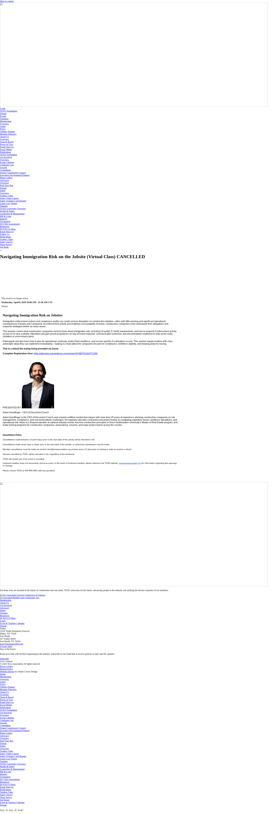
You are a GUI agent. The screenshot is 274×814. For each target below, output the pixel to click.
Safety (3, 190)
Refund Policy (6, 669)
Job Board (4, 800)
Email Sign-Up (7, 147)
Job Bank (4, 247)
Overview (4, 124)
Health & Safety (7, 211)
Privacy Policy (6, 666)
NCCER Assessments (10, 224)
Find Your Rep (6, 185)
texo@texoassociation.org (11, 644)
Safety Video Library (9, 198)
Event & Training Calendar (12, 623)
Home (3, 674)
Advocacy (4, 180)
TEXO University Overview (13, 208)
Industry (3, 219)
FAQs (2, 129)
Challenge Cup (7, 165)
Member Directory (8, 134)
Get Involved (6, 157)
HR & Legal (5, 216)
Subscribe (4, 659)
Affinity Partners (7, 131)
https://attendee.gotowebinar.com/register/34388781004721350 (66, 353)
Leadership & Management (12, 214)
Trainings (4, 119)
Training (4, 206)
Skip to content (7, 1)
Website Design (7, 671)
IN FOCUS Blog (8, 229)
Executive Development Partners (15, 175)
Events (3, 116)
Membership (5, 121)
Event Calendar (7, 162)
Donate (3, 113)
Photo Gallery (6, 178)
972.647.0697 (6, 646)
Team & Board (6, 142)
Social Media (6, 149)
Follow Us (5, 234)
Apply (3, 126)
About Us (4, 137)
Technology (5, 221)
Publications (5, 152)
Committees (5, 170)
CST (50, 302)
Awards (3, 167)
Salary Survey (6, 242)
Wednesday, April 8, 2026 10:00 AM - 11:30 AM (24, 302)
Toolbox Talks (6, 196)
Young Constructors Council (13, 172)
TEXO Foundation (8, 111)
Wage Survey (6, 244)
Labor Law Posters (8, 203)
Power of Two (6, 144)
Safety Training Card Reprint (13, 201)
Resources (4, 226)
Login (2, 108)
